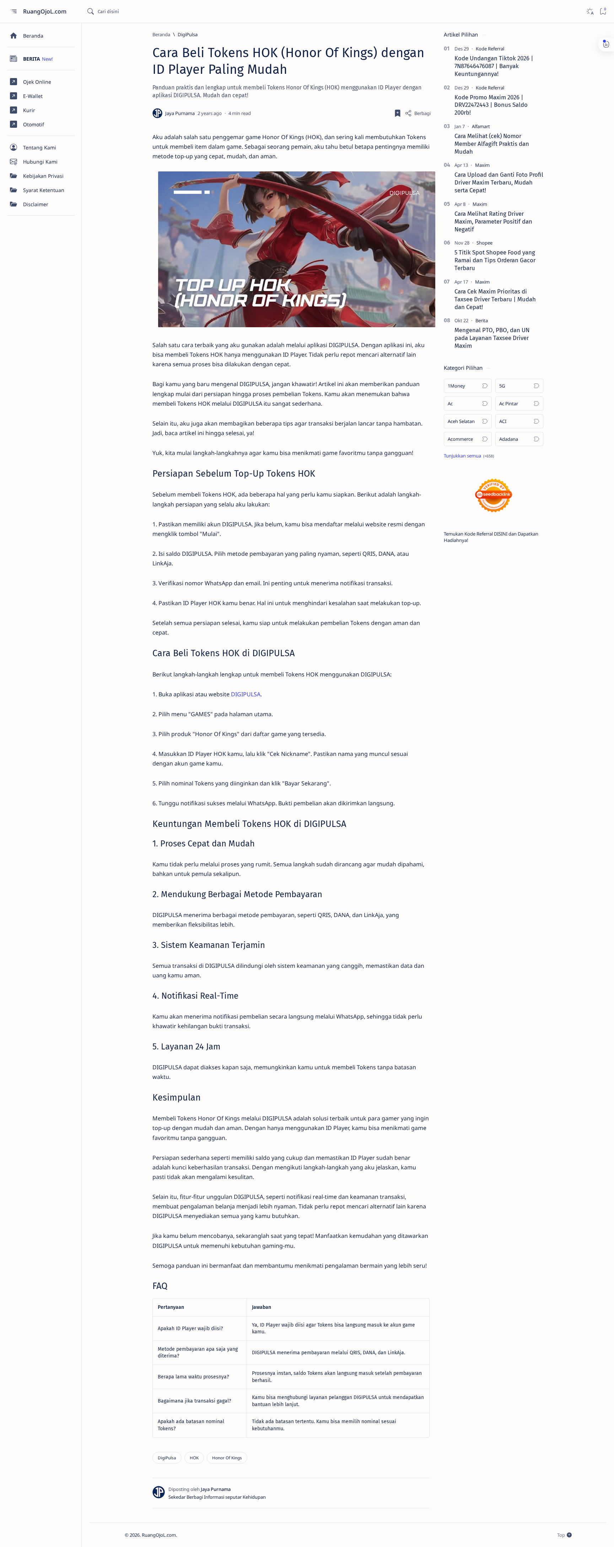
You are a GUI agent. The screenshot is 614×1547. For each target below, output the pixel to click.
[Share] (418, 113)
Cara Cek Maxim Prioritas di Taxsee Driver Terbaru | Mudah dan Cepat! (495, 299)
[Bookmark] (603, 11)
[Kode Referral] (490, 48)
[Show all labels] (469, 456)
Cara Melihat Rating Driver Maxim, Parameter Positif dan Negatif (493, 221)
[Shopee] (484, 242)
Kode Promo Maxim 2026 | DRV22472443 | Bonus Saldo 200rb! (491, 105)
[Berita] (481, 320)
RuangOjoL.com (45, 11)
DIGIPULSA (245, 694)
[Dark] (589, 11)
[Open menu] (13, 11)
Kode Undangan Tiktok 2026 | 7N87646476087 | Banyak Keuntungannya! (493, 66)
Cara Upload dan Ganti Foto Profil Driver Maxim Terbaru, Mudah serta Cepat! (498, 182)
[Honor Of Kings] (227, 1458)
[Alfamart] (481, 126)
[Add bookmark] (397, 113)
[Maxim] (482, 165)
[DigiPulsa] (167, 1458)
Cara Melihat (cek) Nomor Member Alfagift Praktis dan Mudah (491, 143)
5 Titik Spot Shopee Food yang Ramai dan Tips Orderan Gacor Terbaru (494, 260)
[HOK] (194, 1458)
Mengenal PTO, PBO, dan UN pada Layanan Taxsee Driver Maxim (491, 338)
